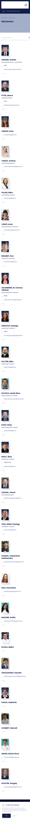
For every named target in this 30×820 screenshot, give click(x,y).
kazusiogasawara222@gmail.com (15, 676)
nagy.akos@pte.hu (10, 466)
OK (5, 816)
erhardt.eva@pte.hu (10, 261)
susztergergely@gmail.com (13, 787)
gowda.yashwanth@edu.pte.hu (14, 562)
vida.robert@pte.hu (10, 530)
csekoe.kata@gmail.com (12, 230)
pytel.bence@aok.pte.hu (11, 105)
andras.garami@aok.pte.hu (12, 69)
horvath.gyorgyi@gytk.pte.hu (13, 335)
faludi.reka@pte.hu (10, 198)
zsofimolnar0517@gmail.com (13, 621)
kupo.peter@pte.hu (10, 430)
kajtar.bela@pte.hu (10, 367)
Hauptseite (4, 17)
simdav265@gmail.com (11, 757)
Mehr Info (15, 815)
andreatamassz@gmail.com (13, 166)
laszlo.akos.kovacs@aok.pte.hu (14, 399)
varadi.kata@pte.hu (10, 135)
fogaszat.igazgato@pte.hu (12, 498)
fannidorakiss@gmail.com (12, 591)
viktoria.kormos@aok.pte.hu (13, 300)
